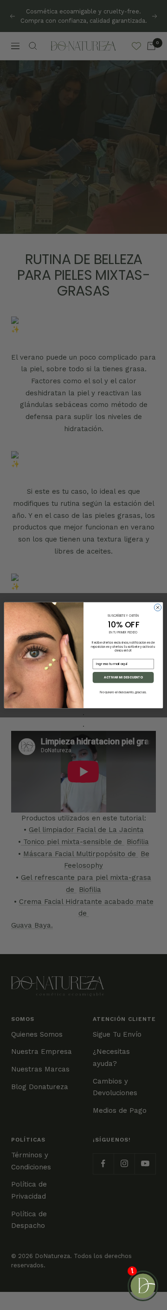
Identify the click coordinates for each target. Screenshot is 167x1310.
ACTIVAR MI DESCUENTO (123, 677)
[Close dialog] (157, 607)
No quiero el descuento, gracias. (123, 691)
